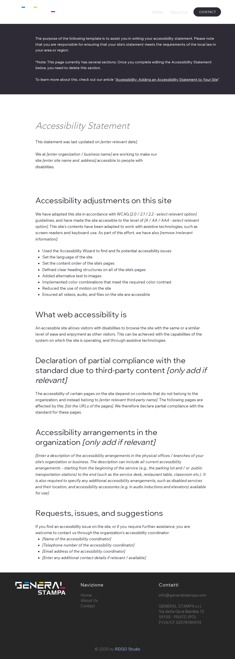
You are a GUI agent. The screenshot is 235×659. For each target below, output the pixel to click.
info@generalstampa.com (182, 595)
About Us (89, 600)
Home (86, 595)
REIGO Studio (127, 649)
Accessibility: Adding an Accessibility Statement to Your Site (167, 79)
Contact (88, 605)
